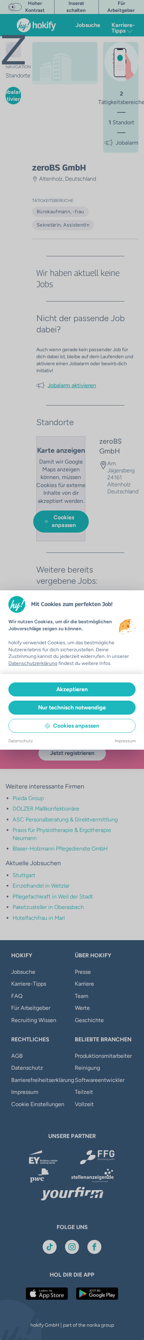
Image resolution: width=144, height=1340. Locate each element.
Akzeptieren (72, 689)
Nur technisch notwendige (72, 707)
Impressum (125, 740)
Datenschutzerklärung (32, 663)
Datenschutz (20, 740)
